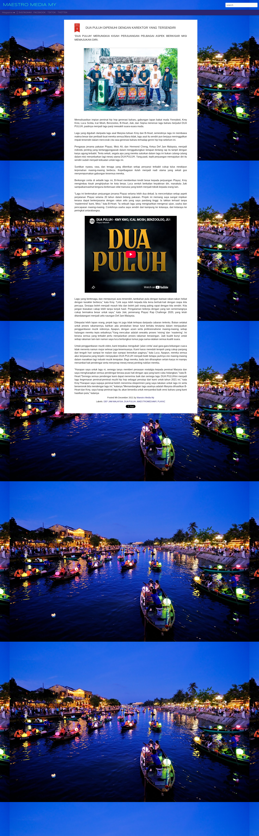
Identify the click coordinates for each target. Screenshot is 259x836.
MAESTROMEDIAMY (146, 401)
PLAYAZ (161, 401)
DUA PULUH (130, 401)
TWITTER (62, 12)
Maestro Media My (145, 397)
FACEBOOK (40, 12)
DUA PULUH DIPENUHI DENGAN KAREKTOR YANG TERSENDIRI (131, 27)
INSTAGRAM (25, 12)
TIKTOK (52, 12)
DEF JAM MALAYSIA (113, 401)
